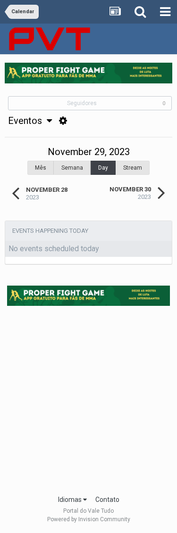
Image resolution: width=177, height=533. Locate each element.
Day (103, 167)
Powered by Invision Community (88, 519)
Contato (107, 499)
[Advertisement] (88, 397)
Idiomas (70, 499)
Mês (40, 167)
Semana (72, 167)
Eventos (27, 120)
